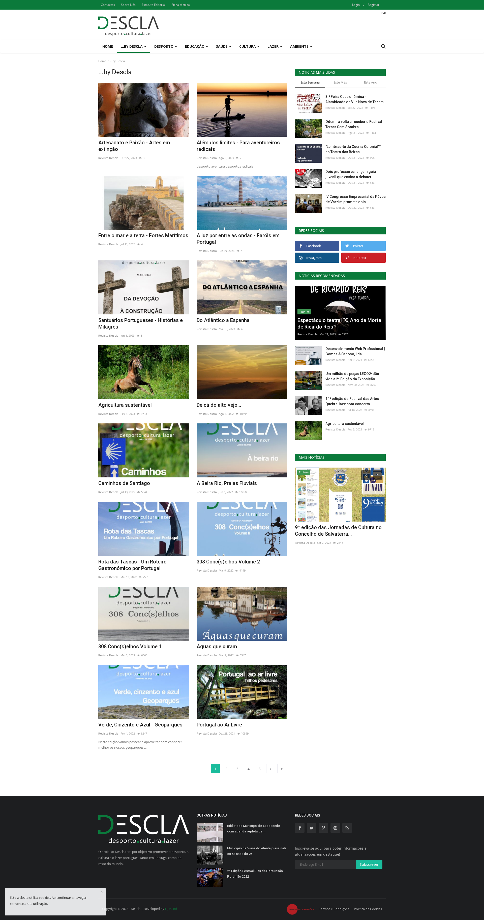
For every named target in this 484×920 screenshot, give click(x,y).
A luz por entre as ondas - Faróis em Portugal (238, 238)
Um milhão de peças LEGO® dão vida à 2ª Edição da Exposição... (352, 376)
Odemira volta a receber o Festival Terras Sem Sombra (353, 124)
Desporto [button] (164, 46)
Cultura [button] (248, 46)
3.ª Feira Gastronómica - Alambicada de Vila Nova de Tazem (354, 99)
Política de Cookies (368, 909)
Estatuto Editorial (154, 5)
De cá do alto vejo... (219, 405)
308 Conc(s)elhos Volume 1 (130, 646)
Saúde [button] (222, 46)
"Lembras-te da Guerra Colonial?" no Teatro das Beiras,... (353, 149)
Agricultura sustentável (125, 405)
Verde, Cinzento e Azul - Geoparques (140, 725)
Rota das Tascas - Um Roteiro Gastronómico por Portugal (132, 565)
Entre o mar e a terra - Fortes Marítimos (143, 235)
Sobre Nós (128, 5)
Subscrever (369, 864)
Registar (373, 5)
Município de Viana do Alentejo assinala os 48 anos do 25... (256, 851)
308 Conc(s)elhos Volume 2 (228, 562)
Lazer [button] (273, 46)
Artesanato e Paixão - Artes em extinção (134, 146)
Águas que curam (217, 646)
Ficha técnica (181, 5)
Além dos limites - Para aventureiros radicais (238, 146)
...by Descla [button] (132, 46)
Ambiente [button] (300, 46)
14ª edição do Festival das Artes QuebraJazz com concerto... (352, 401)
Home (107, 46)
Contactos (108, 5)
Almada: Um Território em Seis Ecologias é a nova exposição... (331, 530)
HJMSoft (171, 908)
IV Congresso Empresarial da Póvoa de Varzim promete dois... (355, 199)
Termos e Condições (334, 909)
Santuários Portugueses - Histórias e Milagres (140, 323)
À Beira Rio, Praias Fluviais (227, 483)
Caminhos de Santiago (124, 483)
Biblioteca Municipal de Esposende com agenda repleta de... (253, 828)
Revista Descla (108, 158)
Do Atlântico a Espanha (223, 320)
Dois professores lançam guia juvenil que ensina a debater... (350, 174)
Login (356, 5)
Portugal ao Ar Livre (219, 725)
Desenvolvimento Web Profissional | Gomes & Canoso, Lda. (355, 351)
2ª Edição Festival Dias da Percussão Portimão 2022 (255, 873)
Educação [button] (195, 46)
